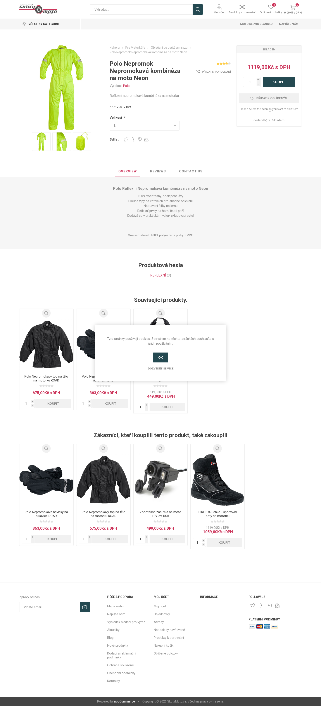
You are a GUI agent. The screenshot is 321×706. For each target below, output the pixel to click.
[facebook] (260, 605)
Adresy (159, 622)
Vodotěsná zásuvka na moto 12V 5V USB (160, 514)
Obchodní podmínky (121, 673)
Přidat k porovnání (216, 71)
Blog (110, 638)
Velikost (116, 118)
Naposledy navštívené (169, 630)
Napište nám (289, 24)
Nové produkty (117, 646)
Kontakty (113, 681)
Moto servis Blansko (256, 24)
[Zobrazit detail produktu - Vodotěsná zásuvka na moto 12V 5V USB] (160, 480)
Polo (126, 86)
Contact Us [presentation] (191, 171)
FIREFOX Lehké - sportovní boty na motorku (217, 514)
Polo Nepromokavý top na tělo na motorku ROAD (46, 378)
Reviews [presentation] (158, 171)
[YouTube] (269, 605)
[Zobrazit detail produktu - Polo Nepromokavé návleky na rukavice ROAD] (46, 480)
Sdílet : (115, 139)
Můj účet (219, 12)
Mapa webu (115, 606)
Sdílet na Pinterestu (140, 139)
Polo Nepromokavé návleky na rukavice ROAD (46, 514)
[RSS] (277, 605)
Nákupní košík (163, 646)
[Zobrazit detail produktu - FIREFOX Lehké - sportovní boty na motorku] (217, 480)
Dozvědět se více (160, 368)
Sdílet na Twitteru (126, 139)
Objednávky (162, 614)
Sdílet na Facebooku (133, 139)
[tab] (127, 171)
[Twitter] (252, 605)
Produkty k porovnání (242, 12)
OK (160, 357)
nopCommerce (124, 701)
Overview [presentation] (127, 171)
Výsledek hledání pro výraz (126, 622)
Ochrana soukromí (120, 665)
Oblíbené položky (166, 653)
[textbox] (141, 9)
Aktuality (113, 630)
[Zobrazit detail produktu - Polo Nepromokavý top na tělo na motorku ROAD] (46, 344)
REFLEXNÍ (158, 275)
